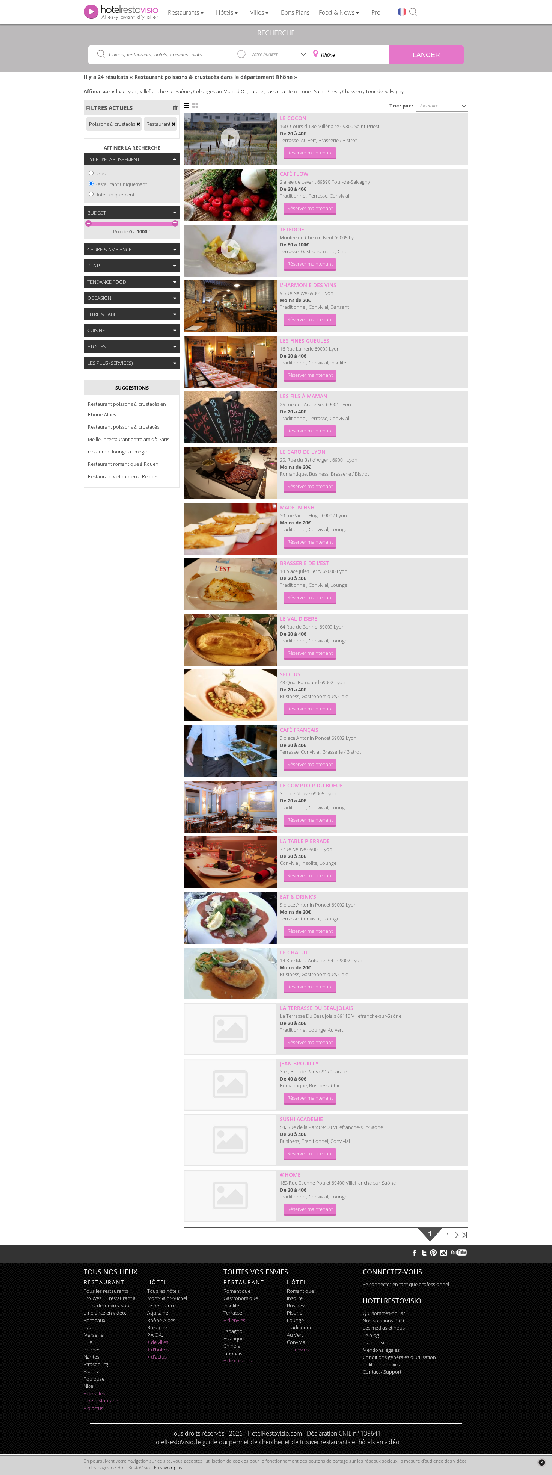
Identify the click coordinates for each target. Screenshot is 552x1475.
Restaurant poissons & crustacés (123, 426)
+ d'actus (93, 1408)
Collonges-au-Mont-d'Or (219, 91)
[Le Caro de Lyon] (230, 473)
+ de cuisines (237, 1360)
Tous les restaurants (106, 1291)
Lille (88, 1342)
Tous (100, 173)
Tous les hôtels (163, 1291)
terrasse (232, 1312)
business (296, 1305)
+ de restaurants (101, 1400)
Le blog (371, 1335)
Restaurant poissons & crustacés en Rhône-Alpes (127, 409)
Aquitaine (157, 1312)
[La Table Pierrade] (230, 862)
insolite (231, 1305)
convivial (296, 1342)
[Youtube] (459, 1252)
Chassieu (352, 91)
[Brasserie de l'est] (230, 584)
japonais (232, 1353)
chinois (231, 1345)
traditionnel (300, 1327)
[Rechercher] (413, 12)
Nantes (91, 1356)
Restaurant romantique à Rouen (123, 464)
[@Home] (230, 1196)
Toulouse (94, 1378)
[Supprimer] (138, 124)
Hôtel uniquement (114, 194)
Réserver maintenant (310, 152)
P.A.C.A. (155, 1334)
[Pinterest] (433, 1252)
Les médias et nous (384, 1327)
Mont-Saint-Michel (167, 1298)
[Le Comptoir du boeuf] (230, 807)
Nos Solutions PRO (383, 1320)
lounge (295, 1320)
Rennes (92, 1349)
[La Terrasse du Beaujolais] (230, 1029)
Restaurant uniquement (121, 184)
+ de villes (94, 1393)
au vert (295, 1334)
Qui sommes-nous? (384, 1313)
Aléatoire (429, 105)
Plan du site (375, 1342)
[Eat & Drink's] (230, 918)
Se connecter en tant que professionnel (406, 1284)
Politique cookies (381, 1364)
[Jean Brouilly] (230, 1085)
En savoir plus (168, 1467)
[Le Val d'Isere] (230, 640)
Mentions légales (381, 1350)
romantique (236, 1291)
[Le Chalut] (230, 973)
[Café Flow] (230, 195)
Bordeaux (94, 1320)
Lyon (130, 91)
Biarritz (91, 1371)
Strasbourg (96, 1364)
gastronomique (240, 1298)
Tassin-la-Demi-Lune (289, 91)
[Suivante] (457, 1234)
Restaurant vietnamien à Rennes (123, 476)
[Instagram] (443, 1253)
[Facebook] (414, 1252)
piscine (294, 1312)
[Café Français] (230, 751)
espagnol (233, 1331)
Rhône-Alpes (161, 1320)
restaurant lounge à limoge (117, 451)
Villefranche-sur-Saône (165, 91)
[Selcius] (230, 695)
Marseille (93, 1334)
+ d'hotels (158, 1349)
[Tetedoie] (230, 251)
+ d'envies (234, 1320)
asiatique (233, 1338)
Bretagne (157, 1327)
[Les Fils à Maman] (230, 417)
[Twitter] (424, 1252)
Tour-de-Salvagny (384, 91)
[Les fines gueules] (230, 362)
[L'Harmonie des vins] (230, 306)
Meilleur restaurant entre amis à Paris (128, 439)
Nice (88, 1386)
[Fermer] (541, 1462)
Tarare (256, 91)
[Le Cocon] (230, 139)
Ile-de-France (161, 1305)
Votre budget (264, 54)
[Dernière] (464, 1234)
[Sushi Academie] (230, 1140)
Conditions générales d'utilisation (399, 1357)
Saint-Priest (326, 91)
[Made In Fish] (230, 529)
